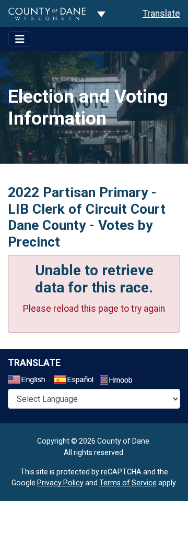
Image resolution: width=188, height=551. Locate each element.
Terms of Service (128, 483)
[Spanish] (76, 381)
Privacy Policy (60, 483)
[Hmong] (119, 381)
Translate (161, 13)
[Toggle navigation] (19, 39)
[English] (30, 381)
